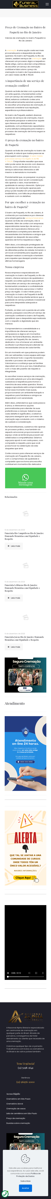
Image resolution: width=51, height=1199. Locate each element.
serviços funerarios (34, 218)
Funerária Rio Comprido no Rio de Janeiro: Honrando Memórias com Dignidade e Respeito (24, 536)
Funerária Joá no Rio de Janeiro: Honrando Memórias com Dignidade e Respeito (24, 638)
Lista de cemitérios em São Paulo (21, 1113)
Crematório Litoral (14, 1103)
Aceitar (25, 1188)
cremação (12, 50)
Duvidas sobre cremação (18, 1123)
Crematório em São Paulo (18, 1099)
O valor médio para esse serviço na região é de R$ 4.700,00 (24, 159)
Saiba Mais (26, 1181)
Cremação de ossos (16, 1108)
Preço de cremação (15, 1118)
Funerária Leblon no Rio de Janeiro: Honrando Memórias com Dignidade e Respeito (22, 588)
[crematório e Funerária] (25, 4)
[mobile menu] (47, 4)
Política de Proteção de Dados (28, 1175)
